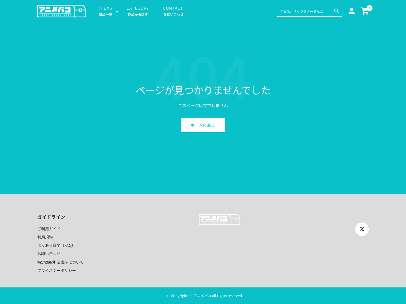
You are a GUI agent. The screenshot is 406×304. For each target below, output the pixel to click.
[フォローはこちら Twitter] (362, 229)
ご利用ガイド (48, 228)
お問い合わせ (48, 253)
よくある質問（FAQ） (56, 245)
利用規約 (45, 237)
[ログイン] (352, 11)
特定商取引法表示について (60, 262)
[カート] (365, 11)
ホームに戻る (203, 125)
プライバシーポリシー (56, 270)
